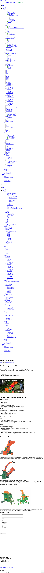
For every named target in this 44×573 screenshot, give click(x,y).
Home (1, 362)
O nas (3, 567)
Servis (5, 567)
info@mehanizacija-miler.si (11, 2)
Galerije (7, 567)
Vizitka (9, 567)
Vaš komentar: (4, 526)
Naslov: (3, 520)
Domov (1, 567)
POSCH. (16, 376)
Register (3, 355)
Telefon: (3, 518)
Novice (12, 567)
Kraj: (2, 524)
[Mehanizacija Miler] (3, 0)
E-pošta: (3, 516)
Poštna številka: (4, 522)
